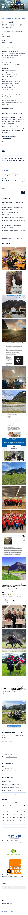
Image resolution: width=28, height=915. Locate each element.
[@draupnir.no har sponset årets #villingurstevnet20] (14, 545)
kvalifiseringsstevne (12, 160)
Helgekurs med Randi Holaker (10, 212)
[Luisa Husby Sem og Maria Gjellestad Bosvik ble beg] (14, 664)
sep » (20, 826)
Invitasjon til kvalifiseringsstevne (11, 794)
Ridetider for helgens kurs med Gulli (12, 784)
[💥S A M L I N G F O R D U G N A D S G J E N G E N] (14, 521)
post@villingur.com (11, 757)
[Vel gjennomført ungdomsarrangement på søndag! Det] (14, 377)
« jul (7, 826)
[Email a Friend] (4, 151)
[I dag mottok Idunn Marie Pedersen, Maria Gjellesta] (14, 616)
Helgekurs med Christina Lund (10, 225)
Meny (14, 13)
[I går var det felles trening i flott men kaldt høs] (14, 330)
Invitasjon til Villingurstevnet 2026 (11, 791)
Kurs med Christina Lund (9, 220)
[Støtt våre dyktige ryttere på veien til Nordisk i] (14, 449)
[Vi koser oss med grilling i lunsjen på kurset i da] (14, 712)
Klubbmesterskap (7, 217)
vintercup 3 (8, 162)
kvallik (21, 160)
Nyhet (15, 158)
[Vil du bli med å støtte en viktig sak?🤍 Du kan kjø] (14, 282)
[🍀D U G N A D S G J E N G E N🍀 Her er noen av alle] (14, 497)
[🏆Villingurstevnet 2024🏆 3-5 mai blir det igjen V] (14, 688)
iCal (21, 238)
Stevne (20, 158)
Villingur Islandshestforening (13, 4)
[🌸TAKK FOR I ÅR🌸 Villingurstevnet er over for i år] (14, 473)
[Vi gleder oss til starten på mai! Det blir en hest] (14, 592)
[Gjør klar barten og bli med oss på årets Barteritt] (14, 306)
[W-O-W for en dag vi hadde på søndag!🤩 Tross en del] (14, 258)
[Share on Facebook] (3, 151)
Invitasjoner (9, 158)
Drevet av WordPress (7, 911)
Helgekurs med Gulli (7, 202)
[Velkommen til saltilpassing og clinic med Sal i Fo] (14, 354)
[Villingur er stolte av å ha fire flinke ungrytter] (14, 640)
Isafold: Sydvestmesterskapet (10, 207)
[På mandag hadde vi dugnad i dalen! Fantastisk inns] (14, 401)
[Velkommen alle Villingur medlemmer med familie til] (14, 425)
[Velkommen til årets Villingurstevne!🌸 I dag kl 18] (14, 568)
